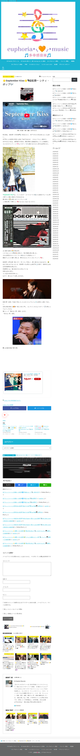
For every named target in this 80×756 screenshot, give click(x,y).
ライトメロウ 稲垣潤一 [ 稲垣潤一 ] (31, 373)
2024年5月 (55, 209)
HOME (3, 740)
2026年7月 (55, 153)
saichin (41, 498)
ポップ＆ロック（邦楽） (53, 61)
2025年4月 (55, 186)
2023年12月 (56, 220)
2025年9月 (55, 175)
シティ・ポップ (31, 455)
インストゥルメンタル (47, 64)
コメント (6, 561)
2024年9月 (55, 201)
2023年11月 (56, 222)
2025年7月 (55, 179)
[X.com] (27, 471)
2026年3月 (55, 162)
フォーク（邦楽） (65, 61)
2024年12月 (56, 194)
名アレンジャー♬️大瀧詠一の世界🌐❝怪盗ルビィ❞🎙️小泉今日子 (21, 492)
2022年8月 (55, 252)
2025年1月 (55, 192)
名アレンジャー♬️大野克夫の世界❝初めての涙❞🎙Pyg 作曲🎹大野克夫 (23, 506)
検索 (54, 76)
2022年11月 (56, 248)
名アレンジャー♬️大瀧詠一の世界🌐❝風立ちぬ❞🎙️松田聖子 (20, 498)
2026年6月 (55, 156)
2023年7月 (55, 231)
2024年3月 (55, 213)
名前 (5, 579)
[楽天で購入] (32, 378)
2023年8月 (55, 228)
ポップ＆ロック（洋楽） (17, 64)
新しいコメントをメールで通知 (13, 609)
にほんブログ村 (7, 405)
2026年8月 (55, 151)
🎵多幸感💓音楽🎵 (36, 752)
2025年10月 (56, 173)
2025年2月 (55, 190)
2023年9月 (55, 226)
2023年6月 (55, 233)
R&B (26, 64)
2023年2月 (55, 241)
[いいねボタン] (5, 415)
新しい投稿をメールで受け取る (13, 613)
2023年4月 (55, 237)
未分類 (55, 64)
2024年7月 (55, 205)
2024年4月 (55, 211)
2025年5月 (55, 183)
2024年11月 (56, 196)
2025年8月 (55, 177)
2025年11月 (56, 171)
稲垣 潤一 (39, 455)
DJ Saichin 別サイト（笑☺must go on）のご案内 (33, 61)
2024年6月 (55, 207)
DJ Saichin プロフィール (13, 61)
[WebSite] (17, 705)
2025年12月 (56, 168)
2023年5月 (55, 235)
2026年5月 (55, 158)
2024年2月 (55, 216)
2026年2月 (55, 164)
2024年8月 (55, 203)
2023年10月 (56, 224)
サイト (5, 594)
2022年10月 (56, 250)
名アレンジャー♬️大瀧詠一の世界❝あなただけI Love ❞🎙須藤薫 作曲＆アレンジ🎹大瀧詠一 (64, 99)
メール (5, 587)
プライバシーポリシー (64, 64)
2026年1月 (55, 166)
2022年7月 (55, 254)
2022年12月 (56, 245)
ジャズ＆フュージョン (34, 64)
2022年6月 (55, 256)
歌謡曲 (72, 61)
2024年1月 (55, 218)
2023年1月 (55, 243)
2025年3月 (55, 188)
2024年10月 (56, 198)
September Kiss (21, 455)
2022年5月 (55, 258)
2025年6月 (55, 181)
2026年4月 (55, 160)
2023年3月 (55, 239)
